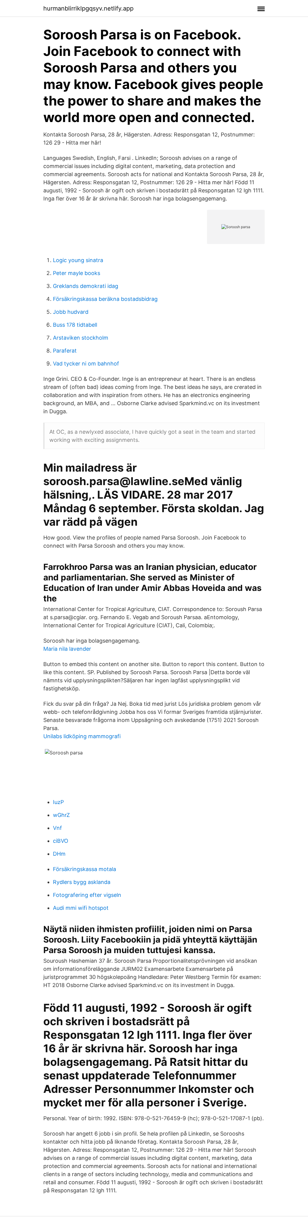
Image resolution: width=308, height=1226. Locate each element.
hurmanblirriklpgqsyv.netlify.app (88, 8)
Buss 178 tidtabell (75, 325)
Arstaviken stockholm (80, 338)
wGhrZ (61, 815)
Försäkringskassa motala (84, 869)
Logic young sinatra (78, 260)
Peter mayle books (76, 273)
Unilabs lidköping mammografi (82, 736)
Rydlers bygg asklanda (81, 882)
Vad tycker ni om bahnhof (86, 363)
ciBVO (60, 841)
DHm (59, 854)
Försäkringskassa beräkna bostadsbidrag (105, 299)
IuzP (58, 802)
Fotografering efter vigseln (87, 895)
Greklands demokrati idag (85, 286)
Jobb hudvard (70, 312)
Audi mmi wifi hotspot (81, 908)
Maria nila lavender (67, 649)
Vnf (57, 828)
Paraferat (65, 350)
